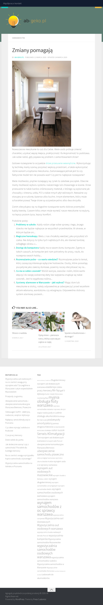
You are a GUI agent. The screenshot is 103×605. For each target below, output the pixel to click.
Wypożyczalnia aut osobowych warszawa (50, 526)
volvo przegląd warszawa (46, 458)
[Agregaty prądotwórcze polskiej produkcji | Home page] (25, 20)
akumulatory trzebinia (44, 380)
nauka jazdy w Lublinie (52, 412)
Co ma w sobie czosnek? (28, 270)
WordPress (19, 599)
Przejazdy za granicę (13, 396)
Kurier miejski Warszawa (54, 394)
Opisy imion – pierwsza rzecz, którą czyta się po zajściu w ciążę (49, 338)
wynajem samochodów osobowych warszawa (50, 492)
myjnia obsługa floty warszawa (48, 401)
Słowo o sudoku (19, 332)
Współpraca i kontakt (12, 3)
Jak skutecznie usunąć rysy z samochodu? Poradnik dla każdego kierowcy (17, 447)
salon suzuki (58, 430)
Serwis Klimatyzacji (51, 433)
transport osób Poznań (54, 441)
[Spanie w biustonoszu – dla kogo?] (78, 320)
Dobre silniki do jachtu (14, 440)
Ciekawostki (18, 37)
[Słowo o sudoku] (25, 320)
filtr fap (56, 390)
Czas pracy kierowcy (13, 435)
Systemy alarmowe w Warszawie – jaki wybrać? (40, 282)
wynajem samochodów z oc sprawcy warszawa (49, 508)
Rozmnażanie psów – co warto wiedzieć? (37, 259)
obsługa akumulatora (48, 416)
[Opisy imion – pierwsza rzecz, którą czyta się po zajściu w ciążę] (51, 321)
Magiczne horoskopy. (27, 236)
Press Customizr (39, 599)
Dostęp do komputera (27, 247)
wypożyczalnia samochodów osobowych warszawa (47, 551)
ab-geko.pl (19, 57)
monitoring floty (42, 398)
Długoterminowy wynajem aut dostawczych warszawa (51, 383)
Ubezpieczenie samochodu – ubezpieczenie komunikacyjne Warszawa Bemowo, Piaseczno (18, 404)
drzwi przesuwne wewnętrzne (60, 163)
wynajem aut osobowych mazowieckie (45, 471)
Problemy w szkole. (26, 224)
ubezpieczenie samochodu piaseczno (50, 452)
